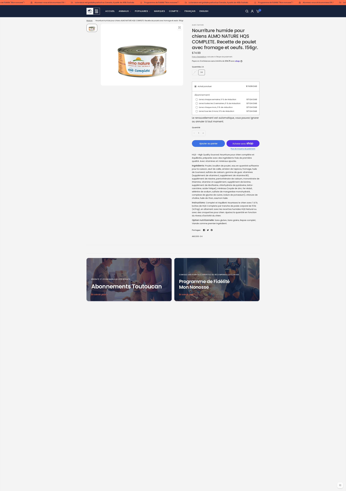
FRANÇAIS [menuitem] (189, 11)
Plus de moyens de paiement (243, 149)
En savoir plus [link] (98, 294)
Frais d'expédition (199, 57)
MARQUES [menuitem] (159, 11)
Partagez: (196, 230)
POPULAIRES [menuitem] (141, 11)
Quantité (196, 127)
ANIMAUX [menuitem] (124, 11)
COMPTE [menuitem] (173, 11)
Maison (89, 20)
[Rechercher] (247, 11)
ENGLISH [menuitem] (203, 11)
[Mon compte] (252, 11)
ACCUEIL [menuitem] (110, 11)
